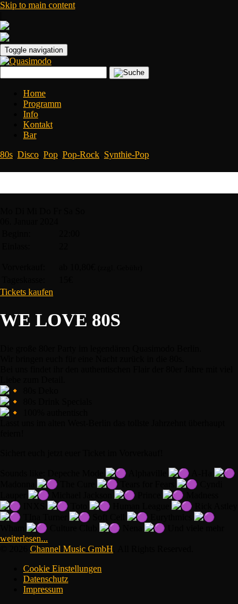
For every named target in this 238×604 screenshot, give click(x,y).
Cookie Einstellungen (62, 568)
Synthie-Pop (126, 154)
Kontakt (38, 124)
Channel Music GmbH (71, 549)
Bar (29, 135)
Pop (50, 154)
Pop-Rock (80, 154)
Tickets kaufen (26, 292)
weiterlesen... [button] (24, 538)
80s (6, 154)
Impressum (43, 589)
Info (30, 114)
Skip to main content (37, 5)
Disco (28, 154)
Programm (42, 104)
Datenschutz (45, 579)
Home (34, 93)
